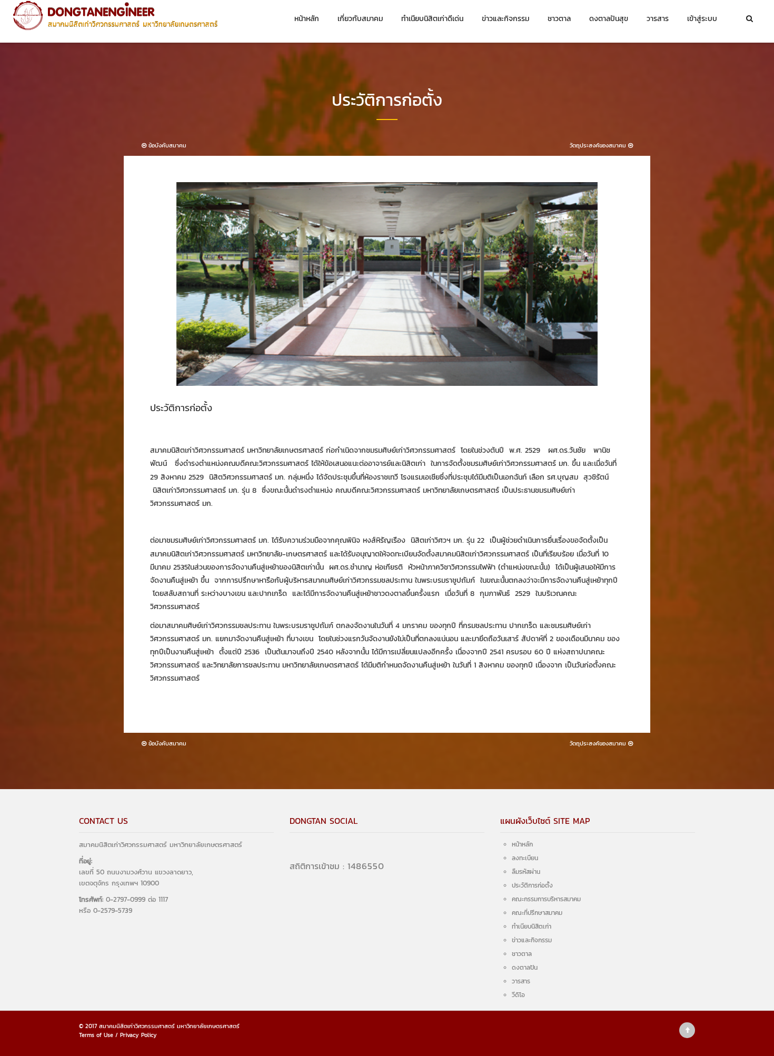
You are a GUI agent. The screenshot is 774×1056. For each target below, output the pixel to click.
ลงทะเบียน (525, 858)
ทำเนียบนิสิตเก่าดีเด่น (432, 18)
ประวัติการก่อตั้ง (532, 885)
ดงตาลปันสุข (608, 18)
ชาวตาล (559, 18)
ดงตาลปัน (525, 967)
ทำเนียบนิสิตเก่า (531, 926)
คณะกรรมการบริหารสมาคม (546, 899)
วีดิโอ (518, 995)
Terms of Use (96, 1035)
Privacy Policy (138, 1035)
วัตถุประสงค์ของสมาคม (599, 145)
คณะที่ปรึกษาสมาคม (537, 913)
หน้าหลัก (306, 18)
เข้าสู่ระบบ (702, 18)
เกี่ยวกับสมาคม (360, 18)
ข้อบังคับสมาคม (166, 145)
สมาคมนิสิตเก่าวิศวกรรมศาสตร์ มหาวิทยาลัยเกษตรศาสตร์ (169, 1026)
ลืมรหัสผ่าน (526, 871)
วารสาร (658, 18)
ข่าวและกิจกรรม (505, 18)
